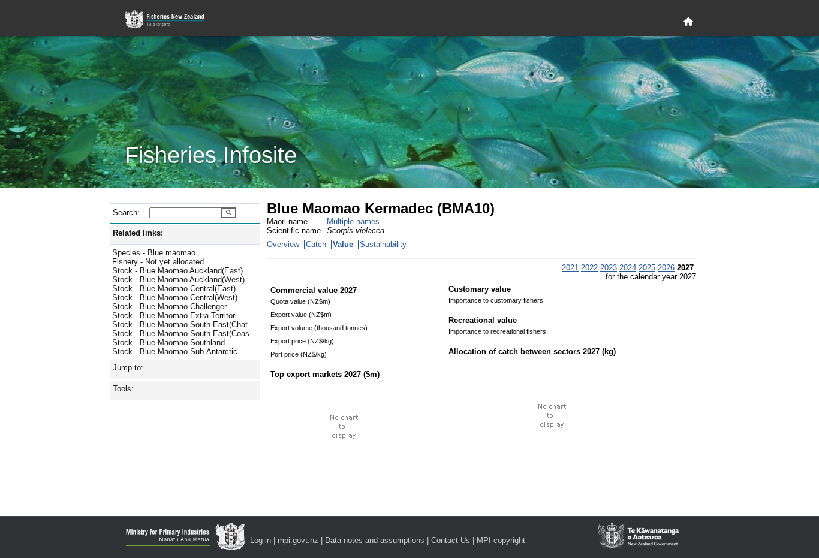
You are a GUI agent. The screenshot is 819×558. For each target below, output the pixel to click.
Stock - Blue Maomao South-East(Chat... (183, 324)
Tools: (123, 388)
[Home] (688, 22)
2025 (647, 267)
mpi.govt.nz (298, 540)
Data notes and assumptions (374, 540)
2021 (570, 267)
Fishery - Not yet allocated (158, 261)
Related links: (138, 232)
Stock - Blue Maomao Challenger (169, 306)
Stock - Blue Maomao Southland (168, 342)
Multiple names (353, 221)
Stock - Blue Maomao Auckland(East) (177, 270)
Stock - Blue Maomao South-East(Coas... (184, 333)
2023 (608, 267)
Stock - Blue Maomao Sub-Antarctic (174, 351)
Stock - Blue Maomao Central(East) (174, 288)
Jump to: (128, 367)
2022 (589, 267)
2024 (627, 267)
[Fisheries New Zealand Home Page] (171, 19)
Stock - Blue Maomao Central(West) (174, 297)
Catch (316, 244)
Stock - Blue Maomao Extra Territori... (178, 315)
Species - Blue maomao (153, 252)
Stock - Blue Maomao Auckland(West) (178, 279)
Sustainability (383, 244)
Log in (260, 540)
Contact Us (450, 540)
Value (343, 244)
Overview (283, 244)
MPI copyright (501, 540)
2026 (666, 267)
